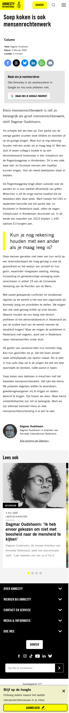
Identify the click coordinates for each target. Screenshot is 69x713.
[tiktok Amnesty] (31, 655)
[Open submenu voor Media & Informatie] (60, 620)
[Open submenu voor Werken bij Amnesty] (60, 599)
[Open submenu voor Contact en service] (60, 610)
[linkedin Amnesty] (44, 655)
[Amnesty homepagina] (11, 5)
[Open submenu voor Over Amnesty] (60, 588)
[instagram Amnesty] (25, 655)
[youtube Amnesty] (37, 655)
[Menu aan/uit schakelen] (63, 5)
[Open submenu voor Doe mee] (60, 631)
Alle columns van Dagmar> (34, 440)
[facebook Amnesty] (19, 655)
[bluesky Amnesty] (50, 655)
